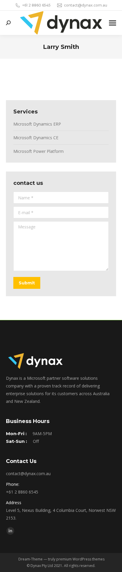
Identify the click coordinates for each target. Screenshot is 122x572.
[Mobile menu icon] (112, 23)
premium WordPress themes (80, 559)
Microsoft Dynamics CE (35, 137)
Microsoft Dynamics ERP (37, 124)
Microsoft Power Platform (38, 151)
